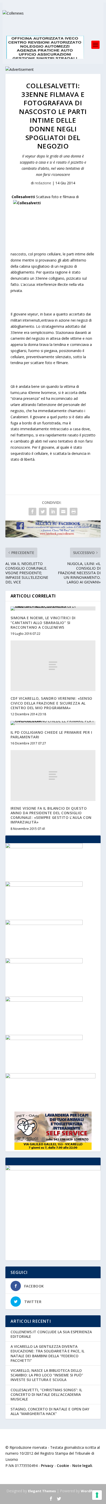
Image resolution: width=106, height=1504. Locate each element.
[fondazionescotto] (44, 846)
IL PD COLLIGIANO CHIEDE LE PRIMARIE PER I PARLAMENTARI (51, 734)
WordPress (90, 1491)
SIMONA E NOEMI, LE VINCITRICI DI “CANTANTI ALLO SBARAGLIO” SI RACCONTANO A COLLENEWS (43, 622)
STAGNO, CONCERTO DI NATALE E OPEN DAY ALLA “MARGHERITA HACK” (50, 1411)
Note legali (82, 1465)
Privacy (47, 1465)
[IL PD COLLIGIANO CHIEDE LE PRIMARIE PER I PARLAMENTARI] (53, 723)
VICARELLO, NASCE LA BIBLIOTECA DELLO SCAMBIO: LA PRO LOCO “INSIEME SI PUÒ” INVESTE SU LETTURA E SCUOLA (47, 1375)
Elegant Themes (42, 1491)
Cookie (63, 1465)
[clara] (44, 1038)
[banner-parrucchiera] (44, 885)
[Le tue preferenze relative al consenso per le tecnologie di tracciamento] (97, 1495)
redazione (43, 182)
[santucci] (44, 923)
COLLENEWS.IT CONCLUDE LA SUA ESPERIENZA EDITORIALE (51, 1334)
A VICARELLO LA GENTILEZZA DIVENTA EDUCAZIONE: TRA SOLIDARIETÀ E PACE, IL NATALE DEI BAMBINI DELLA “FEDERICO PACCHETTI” (47, 1353)
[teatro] (44, 961)
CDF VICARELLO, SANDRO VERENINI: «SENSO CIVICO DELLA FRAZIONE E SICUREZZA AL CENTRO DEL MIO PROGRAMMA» (51, 703)
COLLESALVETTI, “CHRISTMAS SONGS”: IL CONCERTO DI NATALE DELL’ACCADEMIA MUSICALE (46, 1394)
